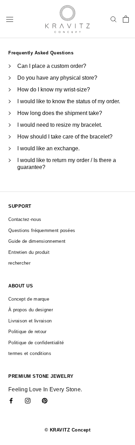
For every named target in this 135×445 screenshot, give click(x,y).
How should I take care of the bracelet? (64, 137)
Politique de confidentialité (36, 342)
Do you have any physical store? (57, 78)
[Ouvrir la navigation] (9, 19)
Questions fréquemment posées (41, 230)
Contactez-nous (24, 219)
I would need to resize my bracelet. (59, 125)
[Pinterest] (44, 400)
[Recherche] (113, 19)
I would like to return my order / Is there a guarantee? (66, 163)
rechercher (19, 263)
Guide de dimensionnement (36, 241)
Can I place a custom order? (51, 66)
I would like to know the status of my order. (68, 101)
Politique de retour (27, 331)
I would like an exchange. (48, 148)
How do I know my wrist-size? (53, 89)
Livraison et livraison (30, 320)
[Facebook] (11, 400)
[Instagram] (27, 400)
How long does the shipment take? (59, 113)
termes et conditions (29, 353)
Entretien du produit (29, 252)
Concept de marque (28, 299)
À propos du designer (30, 309)
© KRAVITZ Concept (68, 430)
